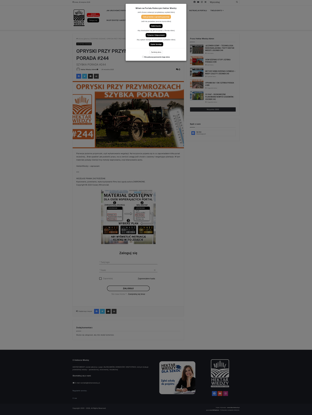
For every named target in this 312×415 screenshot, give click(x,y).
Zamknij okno (156, 52)
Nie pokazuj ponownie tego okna (157, 57)
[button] (156, 17)
